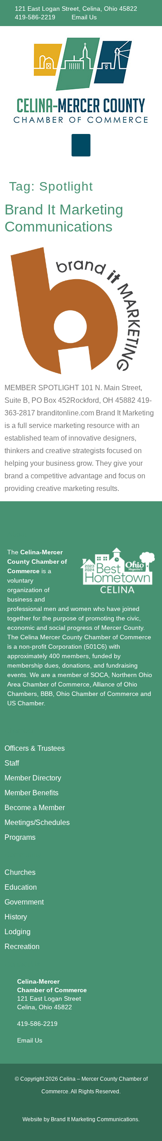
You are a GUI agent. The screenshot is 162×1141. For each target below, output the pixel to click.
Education (20, 887)
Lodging (17, 932)
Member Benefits (31, 793)
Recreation (22, 946)
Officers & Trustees (34, 748)
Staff (11, 763)
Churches (20, 872)
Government (24, 902)
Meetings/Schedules (37, 822)
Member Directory (32, 778)
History (15, 917)
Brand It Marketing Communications (94, 1119)
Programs (20, 837)
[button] (81, 145)
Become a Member (34, 807)
